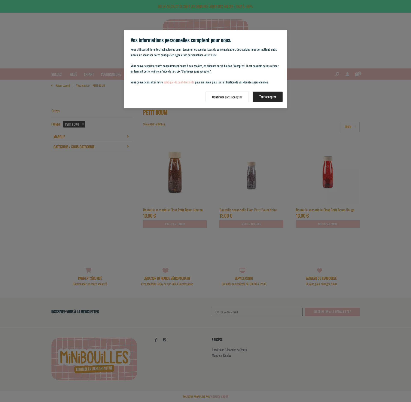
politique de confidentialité (179, 82)
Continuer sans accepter (227, 96)
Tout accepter (267, 96)
